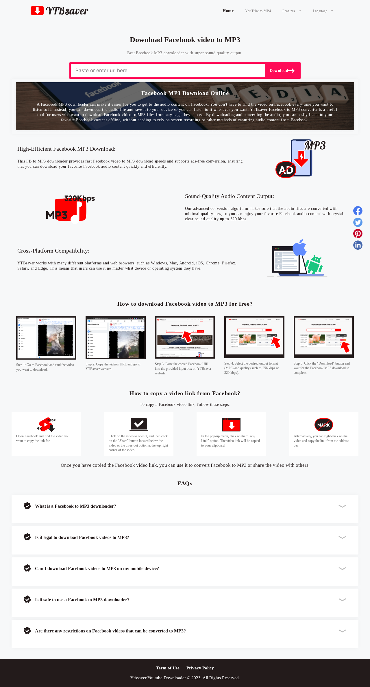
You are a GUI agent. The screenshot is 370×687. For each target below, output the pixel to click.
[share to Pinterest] (357, 234)
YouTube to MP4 (258, 11)
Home (228, 11)
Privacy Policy (200, 668)
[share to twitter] (357, 223)
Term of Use (168, 668)
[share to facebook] (357, 212)
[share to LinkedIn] (357, 246)
